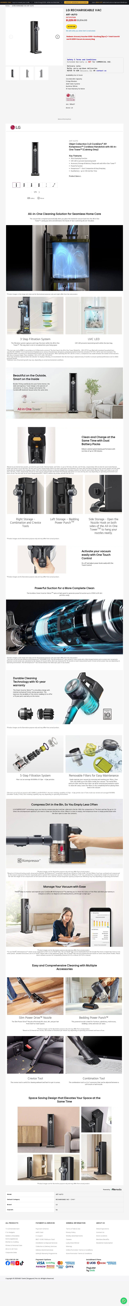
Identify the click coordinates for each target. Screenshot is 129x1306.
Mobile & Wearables (12, 1236)
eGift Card (39, 1232)
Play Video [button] (64, 286)
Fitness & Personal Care (14, 1245)
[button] (30, 198)
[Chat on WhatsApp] (124, 1301)
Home (8, 6)
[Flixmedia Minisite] (70, 97)
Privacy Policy (70, 1232)
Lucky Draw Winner (72, 1243)
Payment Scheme (42, 1229)
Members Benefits (102, 1239)
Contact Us (100, 1232)
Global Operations (102, 1229)
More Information (64, 119)
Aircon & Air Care (11, 1249)
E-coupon (39, 1236)
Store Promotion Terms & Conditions (79, 1253)
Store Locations (101, 1236)
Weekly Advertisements (74, 1236)
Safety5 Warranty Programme (46, 1253)
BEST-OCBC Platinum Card (45, 1239)
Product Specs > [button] (75, 176)
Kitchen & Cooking (12, 1242)
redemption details (93, 49)
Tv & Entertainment (12, 1229)
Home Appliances (12, 1239)
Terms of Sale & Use (73, 1229)
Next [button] (40, 192)
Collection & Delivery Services (46, 1246)
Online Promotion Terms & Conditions (79, 1250)
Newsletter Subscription (104, 1243)
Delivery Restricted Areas (44, 1250)
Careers (69, 1239)
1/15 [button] (35, 192)
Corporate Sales (11, 1252)
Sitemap (69, 1246)
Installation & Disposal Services (46, 1243)
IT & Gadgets (10, 1232)
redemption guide (80, 45)
